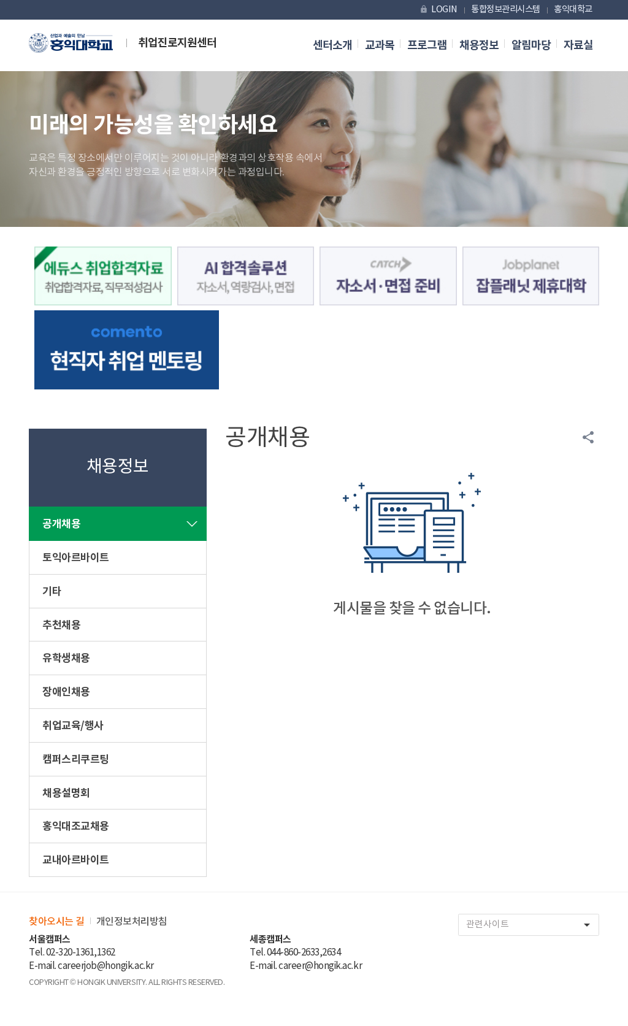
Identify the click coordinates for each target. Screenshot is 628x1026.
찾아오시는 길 (57, 921)
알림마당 (531, 45)
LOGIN (438, 9)
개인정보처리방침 (131, 921)
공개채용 (61, 524)
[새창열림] (388, 276)
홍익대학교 (573, 9)
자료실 (578, 45)
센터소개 (332, 45)
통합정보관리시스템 (505, 9)
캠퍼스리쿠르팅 (75, 759)
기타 (51, 591)
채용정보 (479, 45)
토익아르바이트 (75, 557)
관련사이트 (530, 924)
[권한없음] (103, 276)
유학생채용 (66, 658)
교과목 (379, 45)
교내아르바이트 (75, 860)
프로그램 (426, 45)
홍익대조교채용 (75, 826)
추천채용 (61, 625)
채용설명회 (66, 793)
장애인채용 (66, 692)
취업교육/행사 (73, 725)
